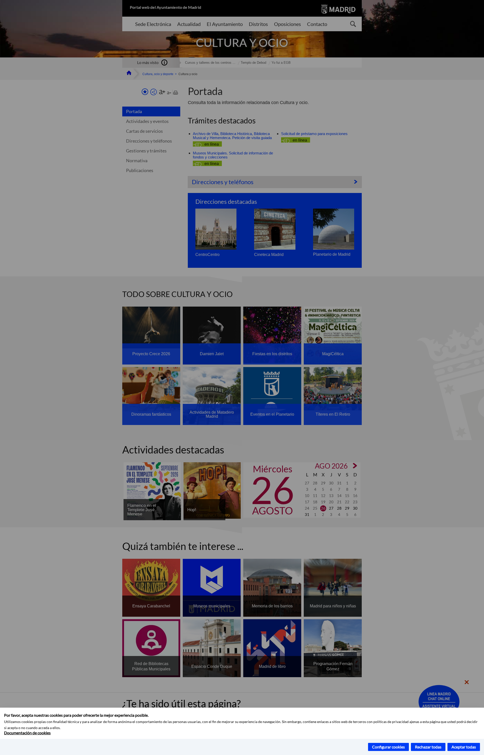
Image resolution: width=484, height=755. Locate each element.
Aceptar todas (463, 746)
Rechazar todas (428, 746)
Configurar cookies (388, 746)
